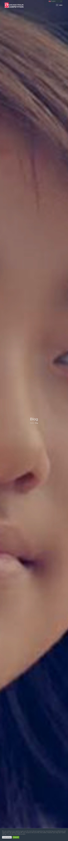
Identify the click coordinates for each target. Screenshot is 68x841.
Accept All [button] (16, 837)
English (53, 1)
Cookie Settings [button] (7, 837)
